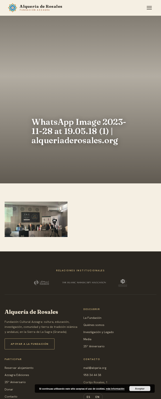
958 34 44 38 (92, 375)
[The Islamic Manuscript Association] (84, 282)
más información (115, 388)
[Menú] (149, 8)
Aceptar (140, 388)
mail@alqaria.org (94, 368)
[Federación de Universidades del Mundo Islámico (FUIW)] (122, 282)
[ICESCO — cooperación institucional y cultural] (42, 282)
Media (87, 339)
